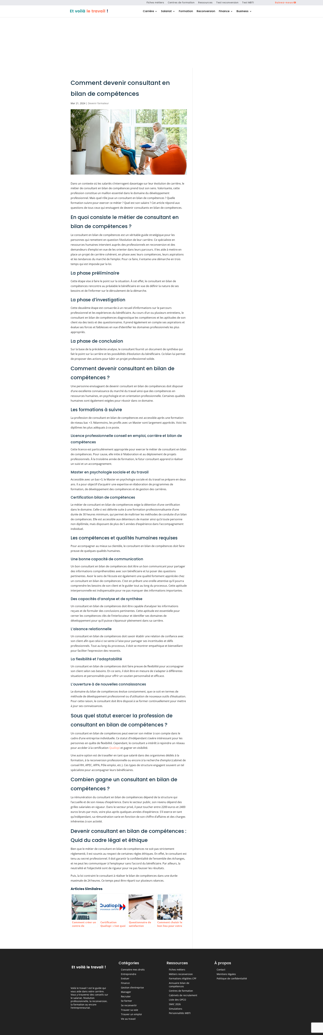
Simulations (175, 1008)
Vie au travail (128, 1018)
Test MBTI (248, 2)
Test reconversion (227, 2)
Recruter (126, 996)
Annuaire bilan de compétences (179, 984)
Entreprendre (128, 974)
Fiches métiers (155, 2)
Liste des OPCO (177, 999)
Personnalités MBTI (180, 1013)
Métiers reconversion (181, 974)
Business (242, 11)
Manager (126, 991)
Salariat (166, 11)
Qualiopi (114, 748)
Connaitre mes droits (133, 969)
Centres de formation (181, 2)
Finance (224, 11)
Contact (221, 969)
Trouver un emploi (131, 1014)
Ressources (205, 2)
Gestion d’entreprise (132, 987)
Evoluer (125, 978)
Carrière (148, 11)
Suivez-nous (284, 2)
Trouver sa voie (129, 1009)
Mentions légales (226, 974)
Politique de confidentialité (232, 978)
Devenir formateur (98, 103)
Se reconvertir (129, 1005)
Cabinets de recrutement (183, 995)
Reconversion (206, 11)
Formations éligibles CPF (182, 978)
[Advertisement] (161, 42)
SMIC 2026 (175, 1004)
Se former (126, 1000)
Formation (186, 11)
